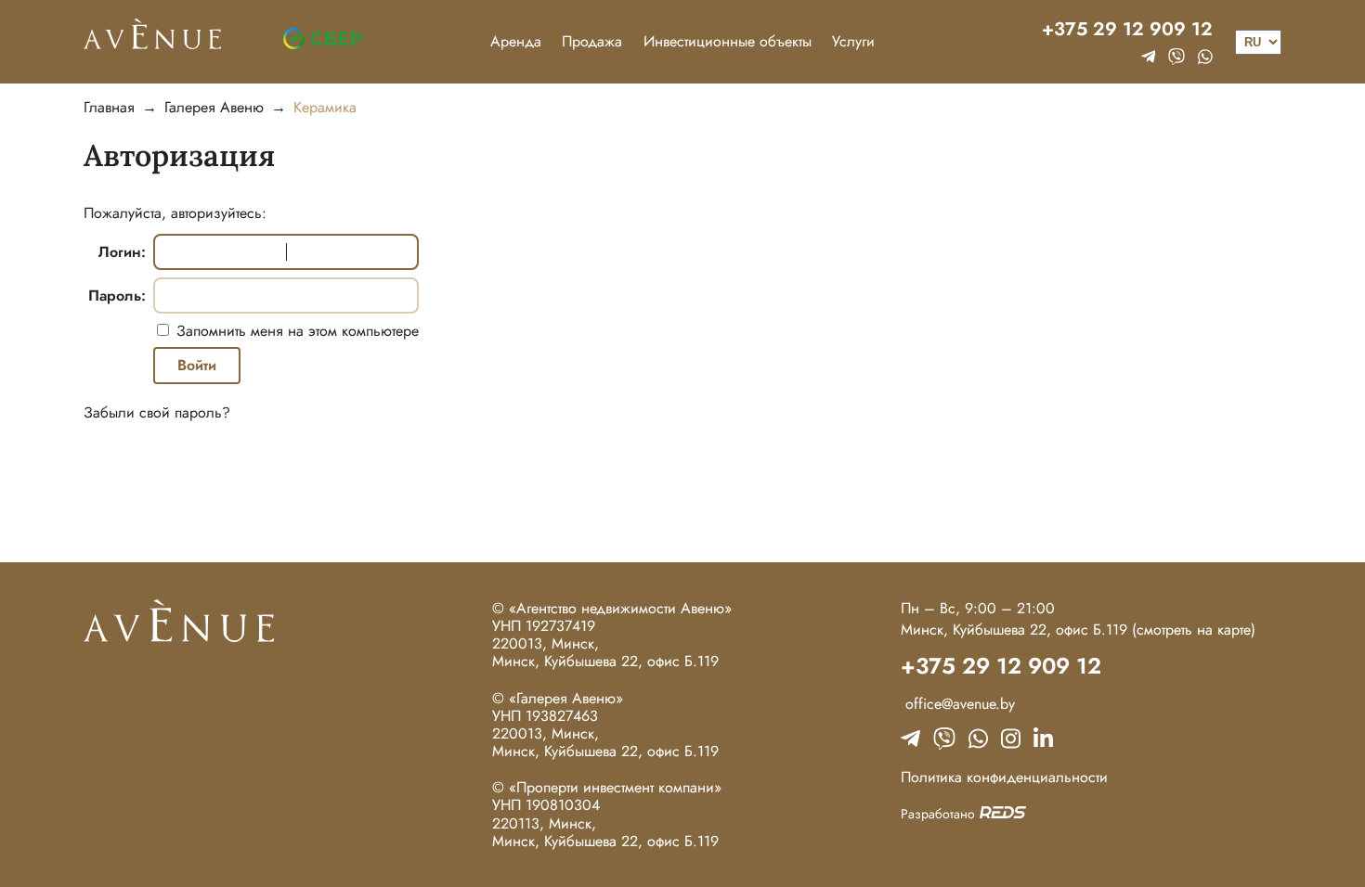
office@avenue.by (958, 704)
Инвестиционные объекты (728, 41)
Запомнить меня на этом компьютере (295, 330)
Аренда (515, 41)
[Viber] (1176, 56)
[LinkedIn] (1043, 738)
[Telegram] (1148, 56)
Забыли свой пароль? (157, 412)
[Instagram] (1010, 738)
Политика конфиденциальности (1004, 777)
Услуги (853, 41)
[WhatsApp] (1205, 56)
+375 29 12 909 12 (1127, 30)
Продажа (592, 41)
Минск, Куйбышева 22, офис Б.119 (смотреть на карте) (1078, 629)
